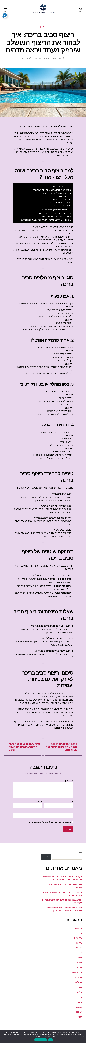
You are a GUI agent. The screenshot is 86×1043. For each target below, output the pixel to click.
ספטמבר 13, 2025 (41, 58)
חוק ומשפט (77, 972)
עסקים (79, 1007)
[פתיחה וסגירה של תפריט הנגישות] (4, 15)
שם (71, 801)
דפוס (80, 958)
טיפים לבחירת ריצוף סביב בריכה (55, 210)
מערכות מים (77, 997)
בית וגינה (78, 938)
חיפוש (80, 853)
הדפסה (79, 963)
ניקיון (80, 1002)
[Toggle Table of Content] (68, 186)
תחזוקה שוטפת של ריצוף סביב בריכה (53, 213)
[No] (83, 1036)
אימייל (39, 801)
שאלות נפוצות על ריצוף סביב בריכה (54, 216)
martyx (55, 58)
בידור (80, 933)
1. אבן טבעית (63, 197)
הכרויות (79, 968)
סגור (50, 1040)
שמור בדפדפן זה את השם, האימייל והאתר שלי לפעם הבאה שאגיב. (50, 822)
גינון (80, 953)
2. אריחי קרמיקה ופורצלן (59, 200)
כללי (80, 987)
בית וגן (43, 27)
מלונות (79, 992)
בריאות (79, 948)
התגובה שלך (68, 781)
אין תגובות (25, 58)
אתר (71, 812)
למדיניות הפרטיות (40, 1040)
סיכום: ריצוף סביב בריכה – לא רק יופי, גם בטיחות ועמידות (45, 220)
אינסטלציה (77, 928)
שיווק (80, 1017)
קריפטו (79, 1012)
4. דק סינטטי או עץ (61, 206)
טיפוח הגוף (77, 977)
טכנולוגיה (78, 982)
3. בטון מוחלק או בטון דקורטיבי (56, 203)
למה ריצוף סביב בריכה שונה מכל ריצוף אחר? (50, 190)
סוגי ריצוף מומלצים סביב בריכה (56, 193)
